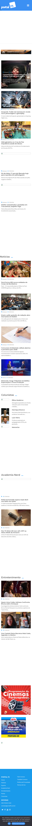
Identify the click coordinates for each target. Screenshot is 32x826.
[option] (16, 52)
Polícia (3, 793)
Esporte (3, 785)
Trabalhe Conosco (22, 779)
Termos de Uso (21, 785)
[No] (30, 821)
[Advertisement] (16, 27)
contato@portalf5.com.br (8, 806)
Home (3, 780)
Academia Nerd (5, 788)
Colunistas (4, 796)
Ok (9, 823)
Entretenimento (5, 791)
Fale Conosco (21, 777)
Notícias (3, 782)
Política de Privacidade (23, 782)
